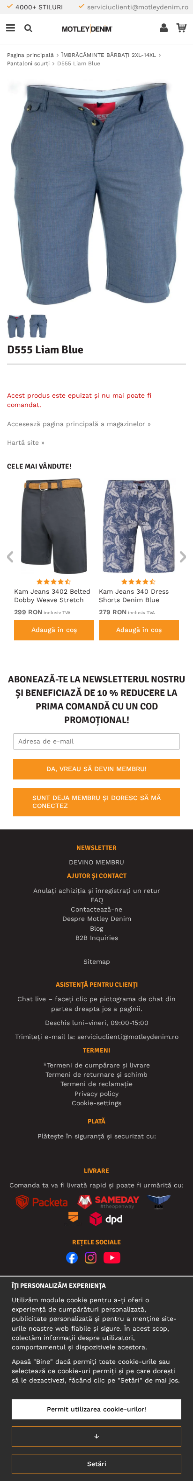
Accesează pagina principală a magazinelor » (79, 424)
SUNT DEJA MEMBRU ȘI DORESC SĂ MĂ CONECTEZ (96, 802)
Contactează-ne (96, 909)
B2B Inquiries (96, 937)
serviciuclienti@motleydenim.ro (137, 7)
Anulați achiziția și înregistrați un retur (96, 890)
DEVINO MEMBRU (96, 862)
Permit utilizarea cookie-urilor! (96, 1409)
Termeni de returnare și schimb (96, 1074)
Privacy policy (96, 1093)
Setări (96, 1463)
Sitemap (96, 961)
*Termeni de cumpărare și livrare (96, 1065)
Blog (96, 928)
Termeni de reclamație (96, 1084)
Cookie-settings (96, 1103)
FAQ (96, 900)
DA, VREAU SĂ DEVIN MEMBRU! (96, 768)
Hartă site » (26, 442)
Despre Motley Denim (96, 918)
